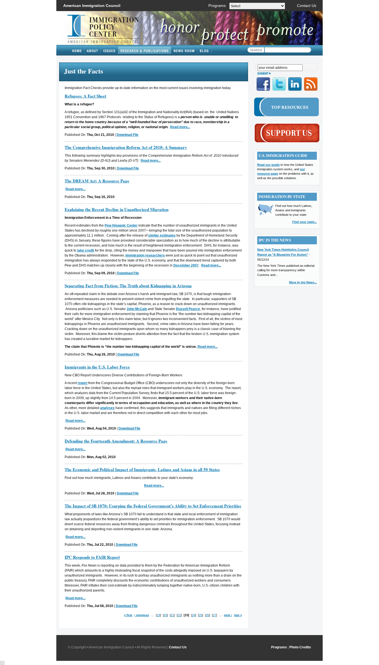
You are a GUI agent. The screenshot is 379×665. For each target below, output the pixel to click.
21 (172, 615)
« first (128, 615)
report (82, 383)
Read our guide (268, 164)
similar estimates (162, 235)
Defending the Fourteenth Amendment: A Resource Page (116, 441)
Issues (109, 50)
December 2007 (186, 265)
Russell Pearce (188, 309)
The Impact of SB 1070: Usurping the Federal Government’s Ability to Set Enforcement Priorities (153, 506)
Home (77, 50)
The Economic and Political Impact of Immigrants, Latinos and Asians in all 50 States (142, 469)
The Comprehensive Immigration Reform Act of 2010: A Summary (126, 147)
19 (158, 615)
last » (238, 615)
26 (207, 615)
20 (165, 615)
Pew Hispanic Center (121, 225)
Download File (127, 135)
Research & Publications (144, 50)
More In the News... (303, 282)
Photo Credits (300, 647)
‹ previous (141, 615)
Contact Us (306, 5)
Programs (279, 647)
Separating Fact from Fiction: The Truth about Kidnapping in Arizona (128, 286)
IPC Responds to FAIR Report (92, 557)
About (93, 50)
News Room (184, 50)
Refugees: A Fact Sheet (85, 96)
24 (193, 615)
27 (214, 615)
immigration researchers (145, 255)
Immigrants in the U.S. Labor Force (97, 367)
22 (179, 615)
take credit (85, 250)
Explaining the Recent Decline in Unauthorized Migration (116, 209)
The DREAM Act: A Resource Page (97, 181)
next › (228, 615)
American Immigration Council (91, 5)
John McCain (137, 309)
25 (200, 615)
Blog (204, 50)
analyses (107, 408)
